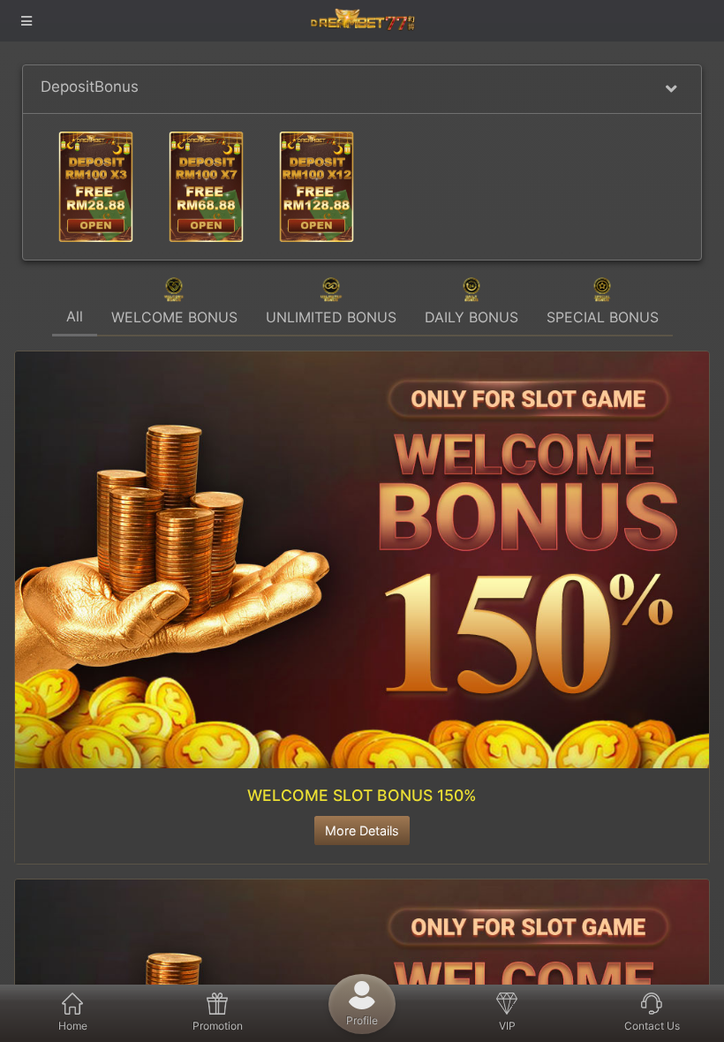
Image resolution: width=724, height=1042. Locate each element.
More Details (362, 830)
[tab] (74, 313)
